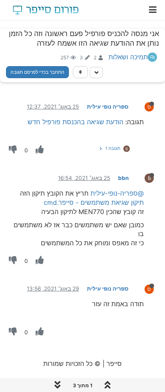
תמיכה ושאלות (128, 57)
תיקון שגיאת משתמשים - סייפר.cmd (94, 202)
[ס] (143, 106)
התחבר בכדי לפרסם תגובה (37, 72)
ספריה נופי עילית (108, 106)
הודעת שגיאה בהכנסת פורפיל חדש (75, 122)
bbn (123, 178)
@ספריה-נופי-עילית (117, 193)
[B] (143, 178)
